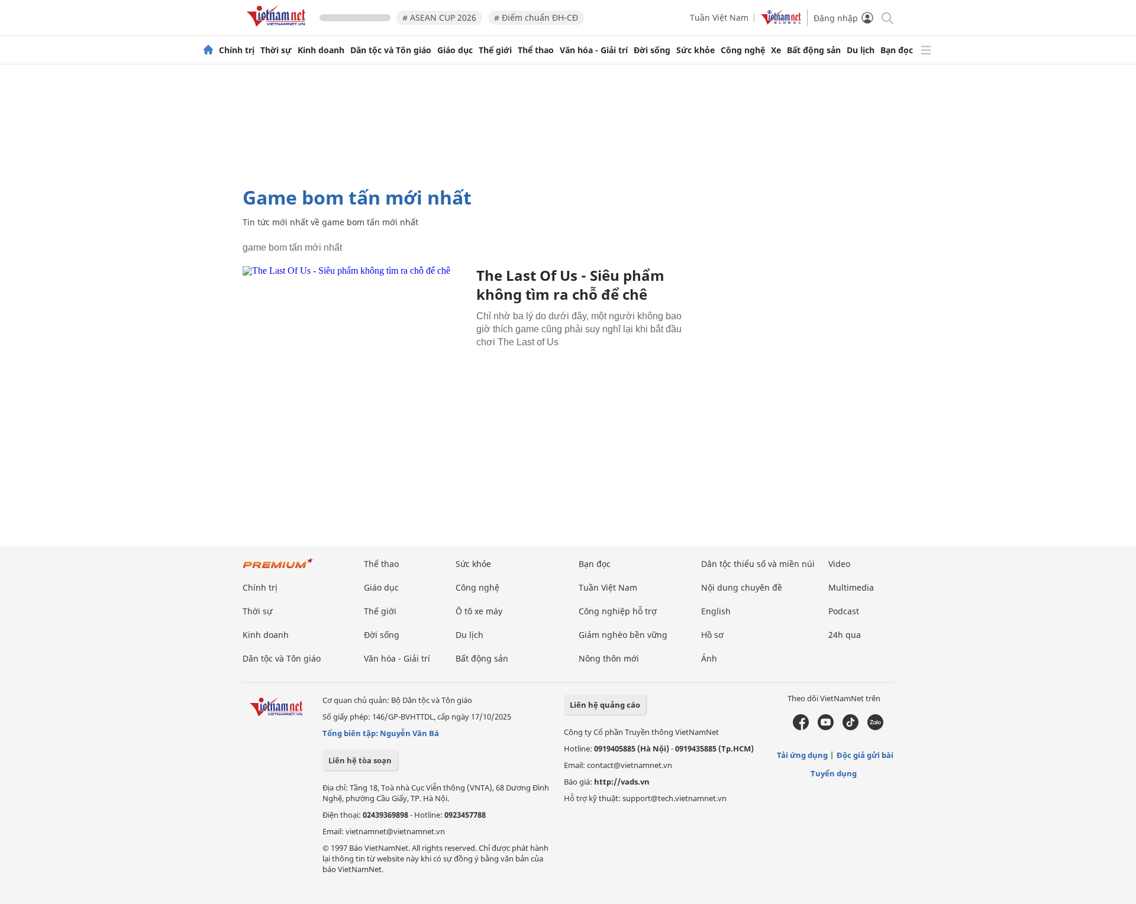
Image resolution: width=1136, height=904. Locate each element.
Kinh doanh (321, 50)
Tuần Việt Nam (719, 17)
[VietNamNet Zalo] (875, 727)
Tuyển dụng (834, 773)
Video (839, 563)
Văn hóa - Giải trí (594, 50)
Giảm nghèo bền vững (623, 634)
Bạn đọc (896, 50)
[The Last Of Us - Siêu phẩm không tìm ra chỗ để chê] (355, 341)
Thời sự (276, 50)
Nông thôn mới (609, 658)
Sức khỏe (695, 50)
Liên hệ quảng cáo (605, 704)
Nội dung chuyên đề (741, 587)
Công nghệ (743, 50)
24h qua (844, 634)
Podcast (843, 611)
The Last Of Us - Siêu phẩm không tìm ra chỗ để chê (570, 284)
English (716, 611)
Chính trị (236, 50)
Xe (776, 50)
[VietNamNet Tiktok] (851, 727)
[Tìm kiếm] (886, 17)
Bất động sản (814, 50)
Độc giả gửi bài (865, 755)
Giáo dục (455, 50)
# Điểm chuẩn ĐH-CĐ (536, 17)
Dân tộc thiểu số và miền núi (758, 563)
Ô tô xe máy (479, 611)
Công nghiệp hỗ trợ (618, 611)
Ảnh (709, 658)
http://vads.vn (622, 781)
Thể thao (536, 50)
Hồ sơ (712, 634)
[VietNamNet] (208, 50)
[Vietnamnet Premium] (278, 569)
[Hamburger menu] (926, 50)
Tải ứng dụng (802, 755)
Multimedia (851, 587)
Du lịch (860, 50)
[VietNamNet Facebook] (801, 727)
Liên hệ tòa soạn (360, 760)
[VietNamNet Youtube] (826, 727)
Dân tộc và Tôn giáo (390, 50)
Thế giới (495, 50)
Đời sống (652, 50)
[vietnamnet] (278, 29)
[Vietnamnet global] (781, 21)
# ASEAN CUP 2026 (439, 17)
